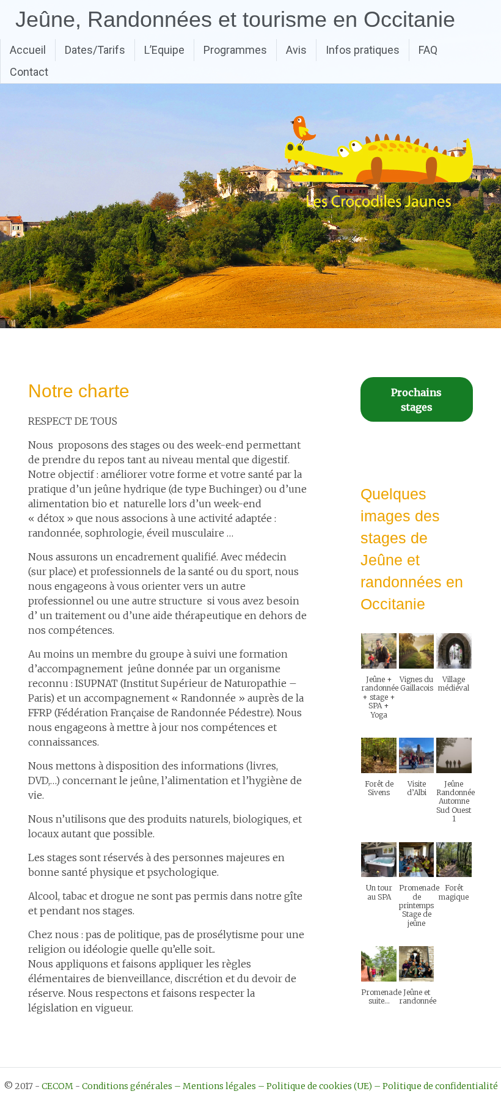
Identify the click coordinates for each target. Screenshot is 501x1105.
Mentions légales (219, 1086)
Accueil (28, 49)
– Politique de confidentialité (436, 1086)
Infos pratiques (363, 49)
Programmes (235, 49)
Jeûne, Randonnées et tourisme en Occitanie (235, 19)
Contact (29, 71)
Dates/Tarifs (95, 49)
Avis (296, 49)
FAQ (428, 49)
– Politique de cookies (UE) (315, 1086)
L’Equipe (164, 49)
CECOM (57, 1086)
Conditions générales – (131, 1086)
